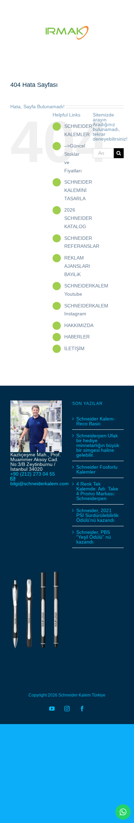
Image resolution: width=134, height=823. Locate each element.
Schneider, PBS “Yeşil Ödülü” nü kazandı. (93, 537)
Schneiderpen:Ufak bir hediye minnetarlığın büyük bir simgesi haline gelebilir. (97, 445)
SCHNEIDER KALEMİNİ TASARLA (78, 190)
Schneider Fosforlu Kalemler (97, 469)
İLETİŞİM (74, 348)
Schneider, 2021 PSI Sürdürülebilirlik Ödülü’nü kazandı (97, 515)
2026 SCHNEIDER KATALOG (78, 218)
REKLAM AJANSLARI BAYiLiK (77, 266)
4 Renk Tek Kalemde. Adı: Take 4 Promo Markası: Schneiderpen (97, 491)
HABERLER (77, 336)
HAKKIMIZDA (78, 325)
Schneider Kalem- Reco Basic (95, 421)
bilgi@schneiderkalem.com (39, 483)
